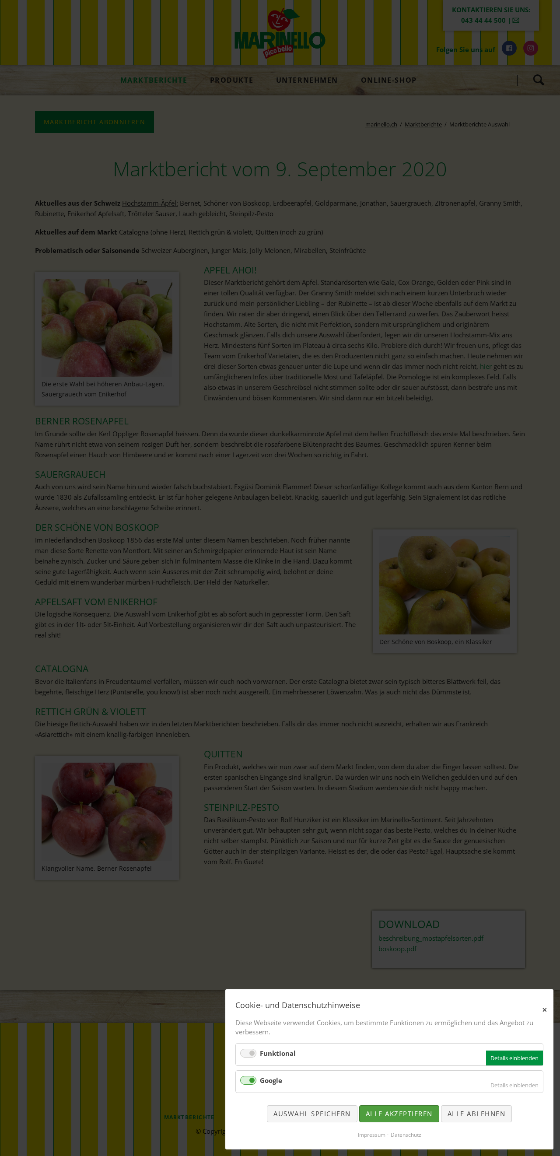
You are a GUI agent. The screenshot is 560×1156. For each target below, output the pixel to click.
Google (271, 1080)
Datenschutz (406, 1134)
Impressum (371, 1134)
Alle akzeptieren (399, 1113)
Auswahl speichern (312, 1113)
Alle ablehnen (477, 1113)
